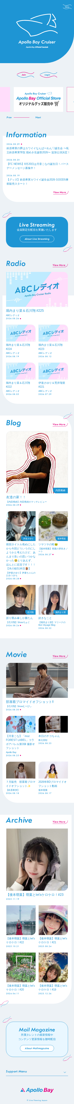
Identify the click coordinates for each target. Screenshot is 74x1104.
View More (59, 192)
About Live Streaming (37, 239)
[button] (9, 117)
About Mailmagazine (37, 1048)
